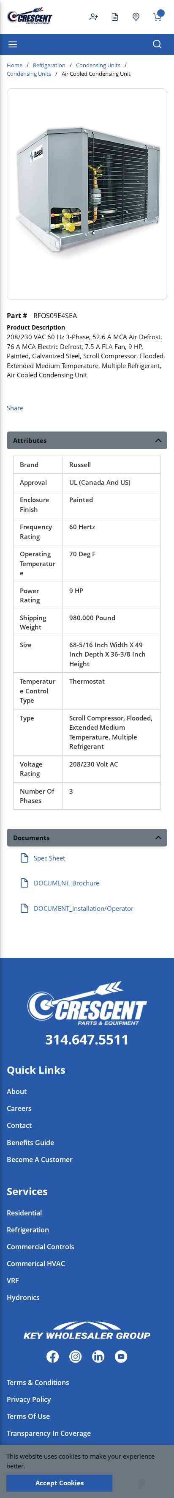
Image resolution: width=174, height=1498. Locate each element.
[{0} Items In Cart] (153, 17)
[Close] (142, 1483)
